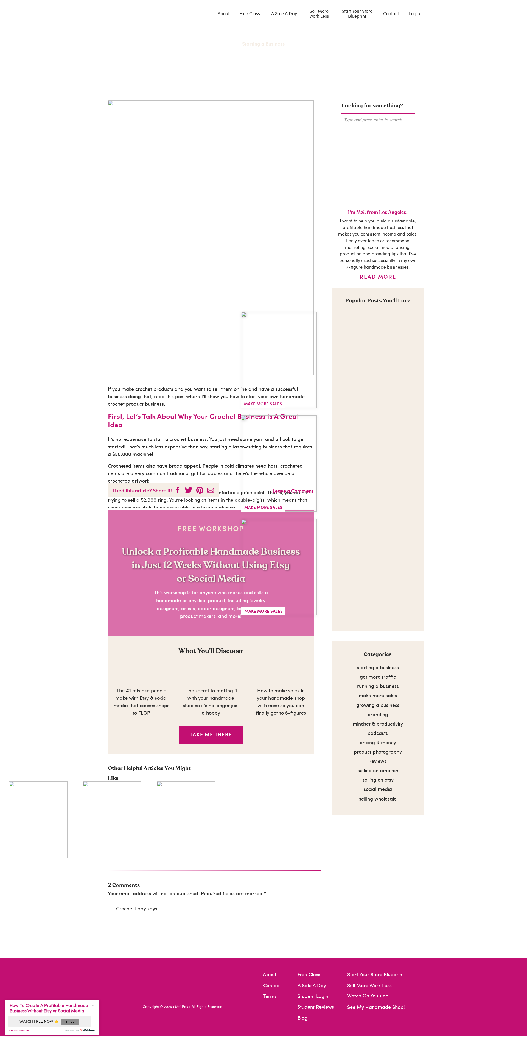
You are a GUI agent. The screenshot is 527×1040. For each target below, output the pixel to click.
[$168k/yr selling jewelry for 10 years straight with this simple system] (279, 360)
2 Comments (124, 885)
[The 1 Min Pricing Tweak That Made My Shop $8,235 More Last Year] (279, 463)
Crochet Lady (131, 908)
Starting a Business (263, 43)
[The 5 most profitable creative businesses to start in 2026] (279, 567)
